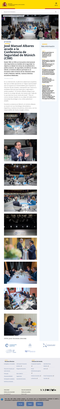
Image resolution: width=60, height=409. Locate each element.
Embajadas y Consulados (9, 364)
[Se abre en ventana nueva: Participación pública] (49, 345)
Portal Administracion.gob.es (36, 370)
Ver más (20, 404)
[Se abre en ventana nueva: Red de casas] (11, 351)
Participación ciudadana (9, 379)
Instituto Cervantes (35, 375)
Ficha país (6, 373)
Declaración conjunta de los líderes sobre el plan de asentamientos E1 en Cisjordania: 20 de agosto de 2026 (48, 63)
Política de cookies (25, 392)
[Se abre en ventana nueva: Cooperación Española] (11, 345)
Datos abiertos (19, 373)
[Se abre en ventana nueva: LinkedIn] (55, 390)
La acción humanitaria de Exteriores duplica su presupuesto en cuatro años (48, 80)
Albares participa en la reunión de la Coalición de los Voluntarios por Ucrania (48, 54)
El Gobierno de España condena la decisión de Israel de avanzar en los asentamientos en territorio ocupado (48, 72)
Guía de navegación (26, 389)
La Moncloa (33, 378)
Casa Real (46, 378)
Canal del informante (21, 379)
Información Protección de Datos (21, 365)
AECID (45, 368)
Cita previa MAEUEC (8, 376)
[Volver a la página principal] (14, 4)
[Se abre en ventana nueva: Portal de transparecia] (30, 351)
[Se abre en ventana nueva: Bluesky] (52, 390)
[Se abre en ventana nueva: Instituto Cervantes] (30, 345)
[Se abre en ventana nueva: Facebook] (45, 390)
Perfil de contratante (8, 381)
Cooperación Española (36, 364)
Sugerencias (19, 376)
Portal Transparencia (48, 375)
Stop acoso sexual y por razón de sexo (9, 370)
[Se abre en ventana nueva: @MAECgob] (41, 390)
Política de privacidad (9, 392)
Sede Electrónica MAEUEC (47, 365)
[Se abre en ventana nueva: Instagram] (50, 390)
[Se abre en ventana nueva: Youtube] (48, 390)
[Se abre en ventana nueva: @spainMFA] (44, 390)
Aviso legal (6, 389)
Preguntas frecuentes (21, 368)
